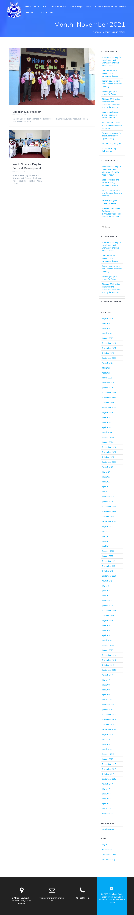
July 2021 (106, 586)
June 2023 (106, 477)
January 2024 (107, 442)
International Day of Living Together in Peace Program (110, 115)
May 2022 (106, 541)
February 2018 (108, 754)
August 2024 (107, 412)
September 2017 (109, 779)
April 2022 (106, 546)
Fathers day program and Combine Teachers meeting (112, 84)
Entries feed (107, 849)
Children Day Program (26, 111)
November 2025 (109, 348)
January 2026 (107, 338)
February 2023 (108, 496)
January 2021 (107, 605)
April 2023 (106, 486)
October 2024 (108, 402)
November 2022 (109, 511)
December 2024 (109, 392)
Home (28, 6)
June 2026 (106, 323)
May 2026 (106, 328)
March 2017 (107, 808)
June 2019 (106, 685)
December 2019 (109, 655)
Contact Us (46, 12)
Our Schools (57, 6)
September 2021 (109, 576)
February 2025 (108, 382)
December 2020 (109, 610)
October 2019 (108, 665)
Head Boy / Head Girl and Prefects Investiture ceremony (112, 125)
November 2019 (109, 660)
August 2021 (107, 581)
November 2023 (109, 452)
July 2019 (106, 680)
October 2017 (108, 774)
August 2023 (107, 467)
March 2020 (107, 640)
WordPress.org (108, 859)
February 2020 (108, 645)
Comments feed (109, 854)
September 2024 (109, 407)
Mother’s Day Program (111, 143)
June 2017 (106, 793)
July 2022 (106, 531)
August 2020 (107, 620)
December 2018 (109, 714)
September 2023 (109, 462)
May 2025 (106, 368)
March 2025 (107, 378)
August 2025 (107, 363)
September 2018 (109, 729)
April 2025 (106, 373)
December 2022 (109, 506)
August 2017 (107, 784)
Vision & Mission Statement (110, 6)
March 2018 (107, 749)
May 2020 (106, 630)
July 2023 (106, 472)
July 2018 (106, 739)
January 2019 (107, 709)
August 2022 (107, 526)
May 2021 (106, 595)
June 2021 (106, 590)
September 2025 (109, 358)
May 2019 (106, 689)
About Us (39, 6)
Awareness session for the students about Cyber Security (111, 136)
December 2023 (109, 447)
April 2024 (106, 427)
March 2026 (107, 333)
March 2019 (107, 699)
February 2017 (108, 813)
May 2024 (106, 422)
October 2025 (108, 353)
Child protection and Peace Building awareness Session (110, 73)
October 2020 (108, 615)
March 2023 (107, 491)
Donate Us (31, 12)
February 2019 (108, 704)
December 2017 (109, 764)
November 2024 (109, 397)
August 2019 (107, 675)
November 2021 (109, 566)
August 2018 (107, 734)
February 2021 (108, 600)
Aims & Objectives (79, 6)
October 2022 (108, 516)
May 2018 (106, 744)
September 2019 (109, 670)
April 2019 (106, 694)
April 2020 (106, 635)
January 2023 (107, 501)
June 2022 (106, 536)
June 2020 (106, 625)
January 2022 (107, 556)
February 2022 (108, 551)
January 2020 (107, 650)
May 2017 (106, 798)
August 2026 (107, 318)
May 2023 (106, 482)
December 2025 (109, 343)
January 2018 (107, 759)
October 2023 (108, 457)
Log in (104, 844)
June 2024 (106, 417)
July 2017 (106, 789)
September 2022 (109, 521)
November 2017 (109, 769)
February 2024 (108, 437)
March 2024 (107, 432)
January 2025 (107, 387)
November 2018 (109, 719)
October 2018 (108, 724)
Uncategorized (108, 829)
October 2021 (108, 571)
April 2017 (106, 803)
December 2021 (109, 561)
